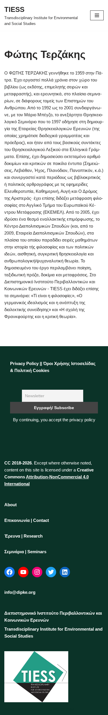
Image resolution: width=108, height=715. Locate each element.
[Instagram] (37, 572)
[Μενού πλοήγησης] (97, 15)
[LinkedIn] (65, 572)
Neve (9, 709)
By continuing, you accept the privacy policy (54, 419)
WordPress (63, 709)
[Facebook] (9, 572)
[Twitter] (51, 572)
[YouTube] (23, 572)
